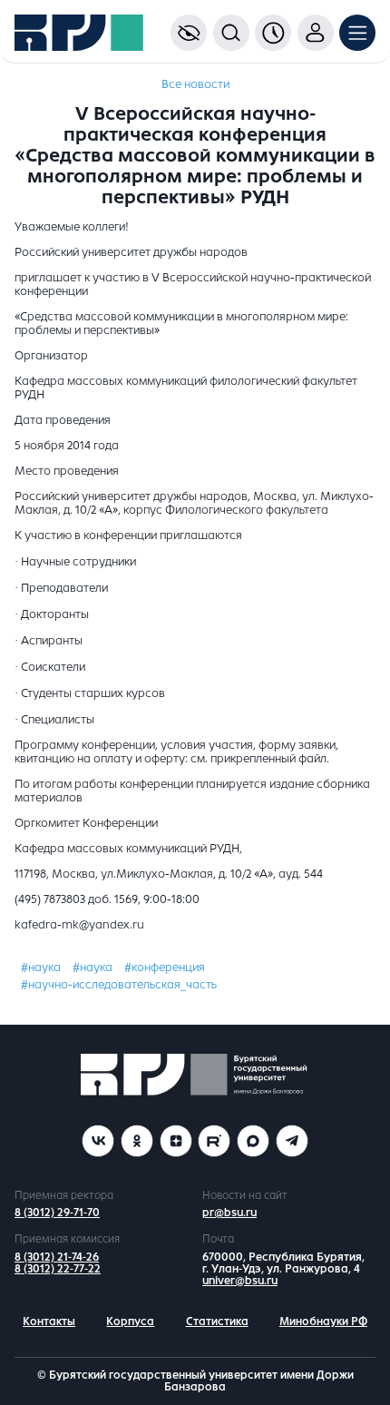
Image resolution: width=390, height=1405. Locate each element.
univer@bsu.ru (240, 1280)
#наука (41, 967)
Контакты (49, 1321)
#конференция (164, 967)
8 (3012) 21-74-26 (57, 1257)
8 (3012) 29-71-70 (57, 1212)
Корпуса (130, 1321)
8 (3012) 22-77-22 (58, 1268)
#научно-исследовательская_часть (119, 984)
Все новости (195, 84)
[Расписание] (273, 33)
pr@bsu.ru (229, 1212)
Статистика (217, 1321)
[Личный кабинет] (315, 33)
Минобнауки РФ (323, 1321)
